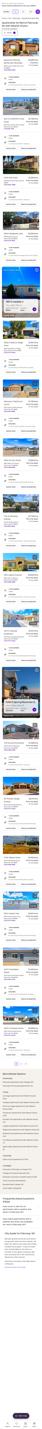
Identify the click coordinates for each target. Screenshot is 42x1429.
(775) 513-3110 (9, 129)
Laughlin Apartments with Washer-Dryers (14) (20, 1126)
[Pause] (37, 270)
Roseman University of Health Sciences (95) (20, 1177)
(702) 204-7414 (9, 979)
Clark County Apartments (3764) (15, 1159)
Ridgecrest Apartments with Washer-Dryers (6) (21, 1130)
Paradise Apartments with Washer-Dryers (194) (21, 1102)
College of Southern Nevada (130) (16, 1173)
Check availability (28, 89)
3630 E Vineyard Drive (13, 1028)
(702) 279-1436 (9, 240)
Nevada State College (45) (13, 1184)
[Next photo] (37, 47)
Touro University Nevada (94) (14, 1181)
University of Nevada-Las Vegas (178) (17, 1169)
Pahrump (16, 18)
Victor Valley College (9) (12, 1188)
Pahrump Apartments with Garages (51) (18, 1082)
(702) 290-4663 (10, 184)
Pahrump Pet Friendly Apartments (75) (18, 1086)
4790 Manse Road (12, 858)
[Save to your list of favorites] (35, 42)
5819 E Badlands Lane (13, 234)
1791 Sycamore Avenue (14, 743)
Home (4, 18)
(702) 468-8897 (9, 467)
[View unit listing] (34, 309)
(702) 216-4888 (9, 411)
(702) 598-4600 (10, 70)
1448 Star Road (10, 178)
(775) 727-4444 (9, 352)
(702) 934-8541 (9, 526)
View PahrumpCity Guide (15, 1267)
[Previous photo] (5, 47)
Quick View (11, 89)
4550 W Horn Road (12, 460)
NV (10, 18)
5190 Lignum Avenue (13, 575)
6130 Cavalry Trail (11, 913)
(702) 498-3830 (10, 750)
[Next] (37, 11)
